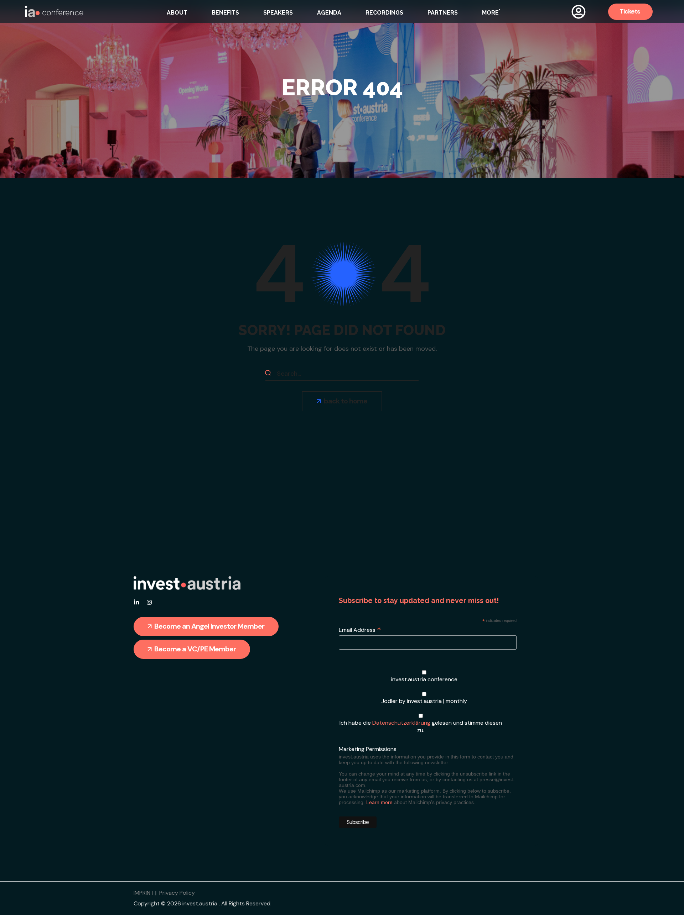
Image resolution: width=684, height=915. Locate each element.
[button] (630, 12)
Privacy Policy (177, 893)
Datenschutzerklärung (401, 722)
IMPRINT (144, 893)
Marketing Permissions (368, 749)
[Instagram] (149, 602)
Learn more (379, 802)
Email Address (360, 629)
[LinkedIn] (136, 602)
